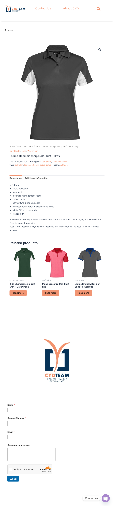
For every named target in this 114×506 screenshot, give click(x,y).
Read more (18, 293)
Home (12, 146)
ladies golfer (45, 165)
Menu (10, 30)
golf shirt (19, 165)
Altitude (64, 165)
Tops (37, 146)
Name (11, 405)
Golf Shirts (15, 151)
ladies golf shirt (31, 165)
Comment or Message (18, 445)
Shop (19, 146)
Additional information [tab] (36, 178)
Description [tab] (16, 178)
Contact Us (43, 8)
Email (11, 432)
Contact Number (16, 418)
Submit (13, 478)
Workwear (28, 146)
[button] (99, 49)
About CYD (71, 8)
